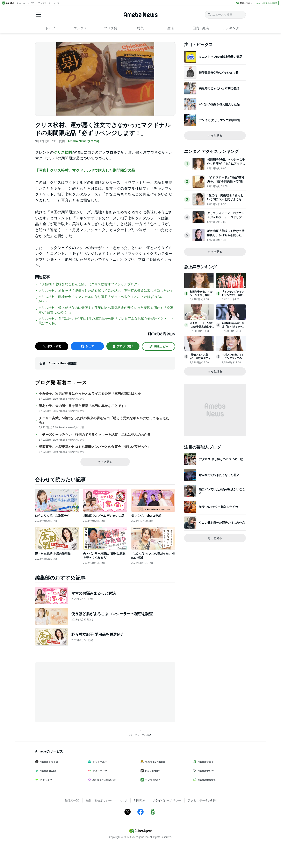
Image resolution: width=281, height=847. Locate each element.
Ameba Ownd (48, 771)
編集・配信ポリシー (99, 800)
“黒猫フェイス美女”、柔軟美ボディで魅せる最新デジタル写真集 (201, 360)
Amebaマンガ (206, 771)
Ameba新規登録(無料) (267, 3)
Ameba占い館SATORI (104, 780)
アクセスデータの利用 (202, 800)
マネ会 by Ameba (155, 762)
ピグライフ (46, 780)
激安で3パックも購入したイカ (218, 507)
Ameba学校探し (207, 780)
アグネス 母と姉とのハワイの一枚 (221, 459)
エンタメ (80, 28)
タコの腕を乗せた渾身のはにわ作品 (222, 522)
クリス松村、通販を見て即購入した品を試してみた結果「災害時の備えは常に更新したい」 (105, 290)
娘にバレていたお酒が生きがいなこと (222, 490)
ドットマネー (99, 762)
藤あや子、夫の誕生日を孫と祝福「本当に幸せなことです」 (83, 406)
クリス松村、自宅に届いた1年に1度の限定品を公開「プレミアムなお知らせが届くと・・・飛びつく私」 (106, 320)
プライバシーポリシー (166, 800)
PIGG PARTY (152, 771)
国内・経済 (201, 28)
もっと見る (105, 462)
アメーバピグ (99, 771)
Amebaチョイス (49, 762)
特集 (140, 28)
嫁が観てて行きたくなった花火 (219, 475)
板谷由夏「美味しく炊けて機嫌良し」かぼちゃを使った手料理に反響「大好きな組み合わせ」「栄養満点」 (226, 237)
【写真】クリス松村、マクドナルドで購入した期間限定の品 (85, 170)
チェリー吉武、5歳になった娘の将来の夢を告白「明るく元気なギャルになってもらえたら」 (104, 420)
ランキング (231, 28)
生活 (170, 28)
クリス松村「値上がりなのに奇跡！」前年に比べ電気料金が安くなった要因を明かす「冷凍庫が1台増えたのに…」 (105, 309)
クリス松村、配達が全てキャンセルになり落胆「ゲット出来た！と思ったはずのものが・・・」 (101, 298)
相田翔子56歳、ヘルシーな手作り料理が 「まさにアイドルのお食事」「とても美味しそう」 (226, 165)
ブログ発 (110, 28)
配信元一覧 (72, 800)
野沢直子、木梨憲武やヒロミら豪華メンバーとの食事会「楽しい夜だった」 (95, 447)
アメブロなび (152, 780)
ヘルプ (122, 800)
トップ (50, 28)
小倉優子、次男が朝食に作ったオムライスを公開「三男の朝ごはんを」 (91, 393)
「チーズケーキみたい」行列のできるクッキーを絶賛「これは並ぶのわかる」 (96, 434)
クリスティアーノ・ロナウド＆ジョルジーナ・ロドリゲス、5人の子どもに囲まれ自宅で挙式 (226, 219)
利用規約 (139, 800)
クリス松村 (63, 152)
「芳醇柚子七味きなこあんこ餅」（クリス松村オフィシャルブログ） (89, 284)
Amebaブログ (206, 762)
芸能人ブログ (246, 3)
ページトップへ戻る (140, 735)
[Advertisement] (72, 692)
